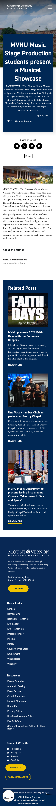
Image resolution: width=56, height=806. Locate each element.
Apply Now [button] (18, 588)
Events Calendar (15, 681)
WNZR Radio (13, 658)
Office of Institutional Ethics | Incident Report (26, 727)
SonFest (11, 608)
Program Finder (15, 633)
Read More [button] (15, 364)
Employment (13, 653)
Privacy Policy (14, 711)
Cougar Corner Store (17, 648)
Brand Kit (12, 706)
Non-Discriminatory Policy (20, 716)
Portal (10, 643)
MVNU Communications (19, 121)
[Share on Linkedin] (32, 146)
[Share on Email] (39, 146)
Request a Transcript (18, 618)
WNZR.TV (12, 663)
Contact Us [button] (15, 767)
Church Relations (16, 696)
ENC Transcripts (15, 628)
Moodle (11, 638)
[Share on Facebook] (17, 146)
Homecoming (13, 613)
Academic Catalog (16, 686)
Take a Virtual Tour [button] (18, 777)
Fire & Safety (14, 721)
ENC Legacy (13, 623)
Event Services (15, 691)
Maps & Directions (16, 701)
